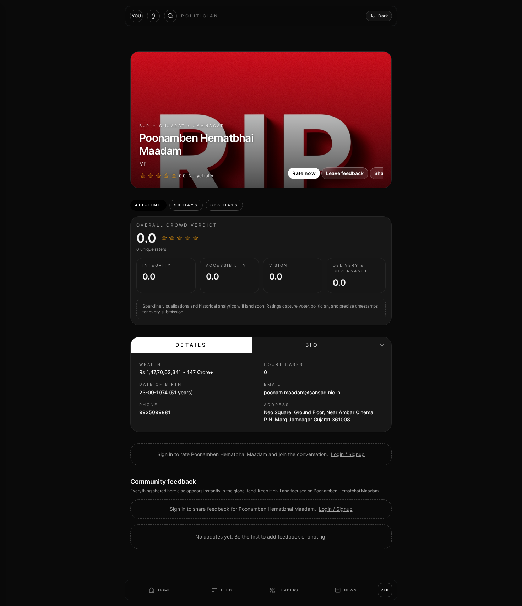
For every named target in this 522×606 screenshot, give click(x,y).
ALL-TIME (148, 204)
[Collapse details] (382, 345)
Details (191, 345)
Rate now (304, 173)
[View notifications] (153, 16)
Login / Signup (348, 454)
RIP (385, 590)
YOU (136, 15)
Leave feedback (345, 173)
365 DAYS (224, 204)
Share (381, 173)
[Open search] (170, 16)
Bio (312, 345)
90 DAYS (186, 204)
